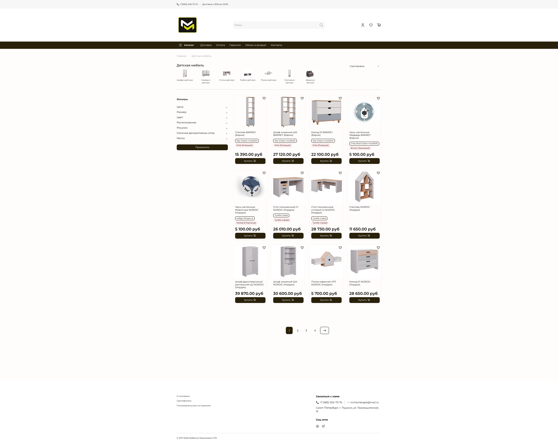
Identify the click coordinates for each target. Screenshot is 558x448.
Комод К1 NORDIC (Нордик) (360, 283)
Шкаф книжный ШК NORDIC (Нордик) (285, 283)
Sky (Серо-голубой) (247, 141)
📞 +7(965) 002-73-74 (187, 4)
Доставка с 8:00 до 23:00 (215, 4)
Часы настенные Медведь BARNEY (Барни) (360, 135)
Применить (202, 147)
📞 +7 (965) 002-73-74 (329, 402)
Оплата (220, 45)
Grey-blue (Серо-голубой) (364, 143)
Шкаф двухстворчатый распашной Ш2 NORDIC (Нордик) (249, 284)
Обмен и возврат (255, 45)
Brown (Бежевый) (360, 148)
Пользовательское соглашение (194, 405)
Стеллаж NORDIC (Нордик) (359, 208)
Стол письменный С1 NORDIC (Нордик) (285, 208)
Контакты (276, 45)
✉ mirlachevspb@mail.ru (363, 402)
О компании (183, 396)
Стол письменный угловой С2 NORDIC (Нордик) (323, 210)
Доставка (206, 45)
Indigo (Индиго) (245, 218)
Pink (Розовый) (245, 145)
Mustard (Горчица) (246, 223)
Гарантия (235, 45)
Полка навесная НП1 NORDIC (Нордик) (323, 283)
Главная (181, 56)
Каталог (189, 45)
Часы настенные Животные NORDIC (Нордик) (246, 210)
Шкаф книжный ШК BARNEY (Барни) (285, 133)
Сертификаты (184, 400)
